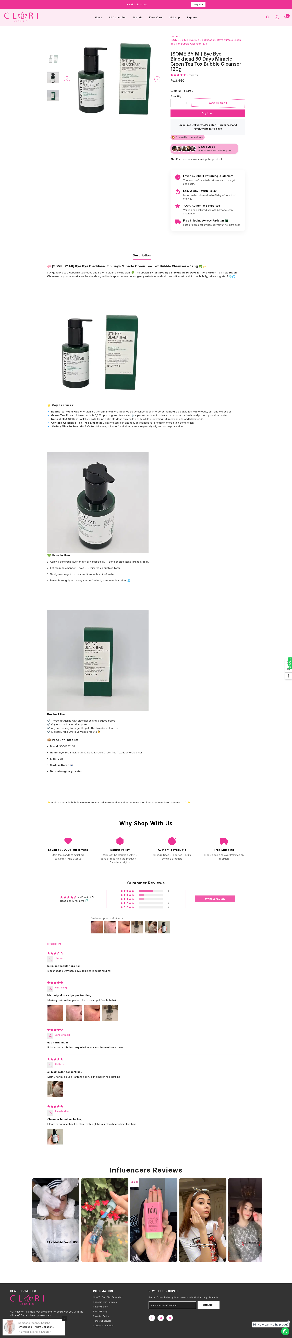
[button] (179, 75)
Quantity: (176, 96)
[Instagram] (160, 1318)
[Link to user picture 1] (55, 1013)
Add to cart (218, 103)
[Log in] (277, 17)
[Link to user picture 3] (92, 1013)
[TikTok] (169, 1318)
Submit (208, 1305)
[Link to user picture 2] (74, 1013)
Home (174, 36)
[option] (112, 79)
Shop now (198, 4)
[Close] (64, 1318)
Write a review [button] (215, 899)
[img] (55, 953)
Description (142, 255)
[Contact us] (285, 1331)
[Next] (157, 79)
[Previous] (67, 79)
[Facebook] (152, 1318)
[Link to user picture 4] (110, 1013)
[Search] (268, 17)
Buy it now (207, 113)
